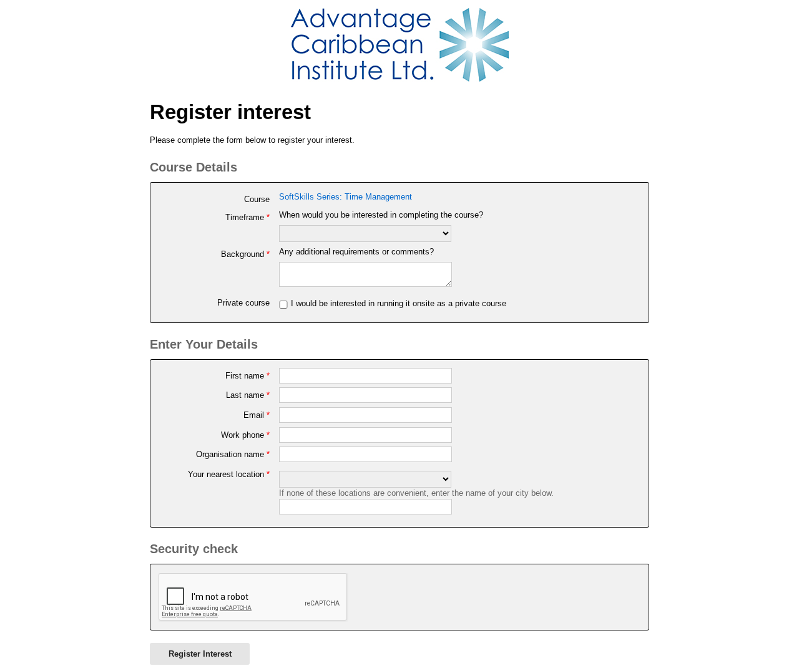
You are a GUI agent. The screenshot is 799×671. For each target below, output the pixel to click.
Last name (247, 395)
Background (245, 254)
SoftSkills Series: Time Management (345, 196)
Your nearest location (228, 474)
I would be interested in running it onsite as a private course (398, 303)
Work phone (245, 435)
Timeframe (247, 217)
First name (247, 375)
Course (256, 199)
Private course (243, 302)
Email (256, 415)
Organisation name (232, 454)
